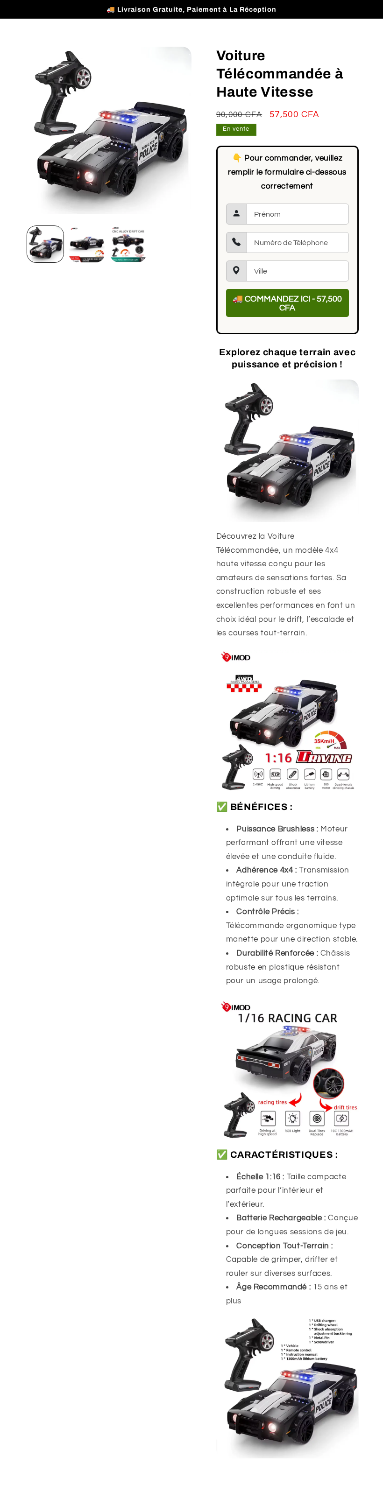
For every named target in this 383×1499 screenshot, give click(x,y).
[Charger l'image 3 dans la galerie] (128, 244)
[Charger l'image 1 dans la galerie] (45, 244)
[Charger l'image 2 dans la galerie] (87, 244)
